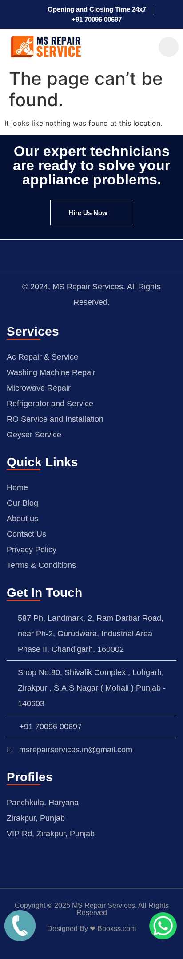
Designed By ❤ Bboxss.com (91, 928)
